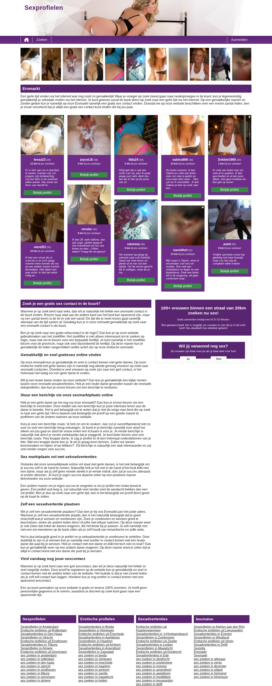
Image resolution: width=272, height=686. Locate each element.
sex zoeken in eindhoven (38, 669)
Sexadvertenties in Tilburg (39, 644)
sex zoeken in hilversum (211, 677)
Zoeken (41, 39)
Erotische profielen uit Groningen (44, 652)
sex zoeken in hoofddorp (153, 677)
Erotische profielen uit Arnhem (99, 644)
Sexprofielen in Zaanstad (96, 652)
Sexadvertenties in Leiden (154, 644)
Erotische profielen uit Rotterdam (44, 630)
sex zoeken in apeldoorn (153, 673)
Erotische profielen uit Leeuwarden (218, 630)
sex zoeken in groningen (38, 677)
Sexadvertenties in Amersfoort (99, 648)
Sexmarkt (200, 655)
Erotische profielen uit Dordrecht (158, 652)
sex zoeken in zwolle (93, 673)
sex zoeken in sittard (208, 669)
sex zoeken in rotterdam (37, 659)
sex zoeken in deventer (210, 666)
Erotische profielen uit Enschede (101, 634)
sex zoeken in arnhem (93, 669)
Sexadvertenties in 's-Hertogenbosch (162, 634)
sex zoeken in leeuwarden (154, 680)
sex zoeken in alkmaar (209, 659)
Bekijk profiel (42, 192)
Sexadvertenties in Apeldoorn (99, 637)
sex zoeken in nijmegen (95, 659)
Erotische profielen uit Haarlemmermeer (151, 628)
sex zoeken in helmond (210, 673)
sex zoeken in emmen (151, 666)
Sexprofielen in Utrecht (37, 637)
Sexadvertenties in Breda (96, 626)
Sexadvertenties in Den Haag (41, 634)
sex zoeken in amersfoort (153, 669)
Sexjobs (199, 648)
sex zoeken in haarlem (94, 666)
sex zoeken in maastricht (95, 677)
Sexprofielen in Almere (37, 648)
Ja (188, 358)
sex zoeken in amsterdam (39, 655)
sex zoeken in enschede (95, 662)
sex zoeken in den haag (37, 662)
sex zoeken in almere (36, 680)
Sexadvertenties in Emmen (213, 634)
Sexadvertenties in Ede (152, 655)
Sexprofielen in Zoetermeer (155, 637)
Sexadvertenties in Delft (210, 644)
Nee (218, 358)
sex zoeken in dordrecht (153, 659)
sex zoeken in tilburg (35, 673)
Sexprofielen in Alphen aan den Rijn (219, 626)
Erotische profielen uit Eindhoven (44, 641)
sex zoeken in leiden (92, 680)
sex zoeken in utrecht (35, 666)
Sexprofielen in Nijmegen (96, 630)
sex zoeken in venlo (208, 662)
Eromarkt (200, 652)
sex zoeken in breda (92, 655)
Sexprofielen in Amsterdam (40, 626)
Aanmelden (239, 39)
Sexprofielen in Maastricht (154, 648)
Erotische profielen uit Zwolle (156, 641)
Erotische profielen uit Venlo (213, 641)
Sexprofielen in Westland (211, 637)
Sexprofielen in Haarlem (95, 641)
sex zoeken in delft (149, 684)
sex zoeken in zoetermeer (154, 662)
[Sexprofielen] (26, 40)
